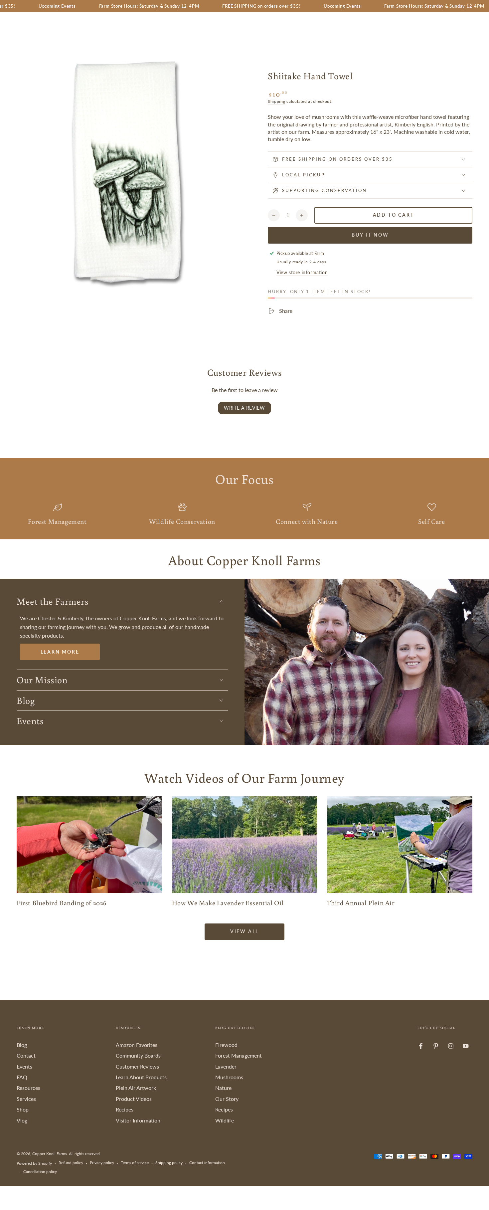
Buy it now (370, 235)
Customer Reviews (137, 1066)
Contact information (207, 1162)
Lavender (226, 1066)
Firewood (226, 1045)
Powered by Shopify (34, 1163)
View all (244, 931)
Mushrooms (229, 1077)
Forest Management (238, 1055)
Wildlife (224, 1120)
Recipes (124, 1109)
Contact (26, 1055)
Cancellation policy (40, 1171)
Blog (22, 1045)
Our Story (227, 1099)
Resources (28, 1088)
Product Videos (134, 1099)
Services (26, 1099)
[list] (244, 515)
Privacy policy (102, 1162)
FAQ (22, 1077)
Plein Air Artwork (136, 1088)
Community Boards (138, 1055)
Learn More (60, 652)
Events (24, 1066)
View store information (302, 272)
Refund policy (71, 1162)
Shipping (276, 101)
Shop (23, 1109)
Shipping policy (169, 1162)
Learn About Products (141, 1077)
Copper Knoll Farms (49, 1153)
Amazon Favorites (136, 1045)
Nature (223, 1088)
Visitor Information (138, 1120)
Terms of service (135, 1162)
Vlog (22, 1120)
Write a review (244, 408)
